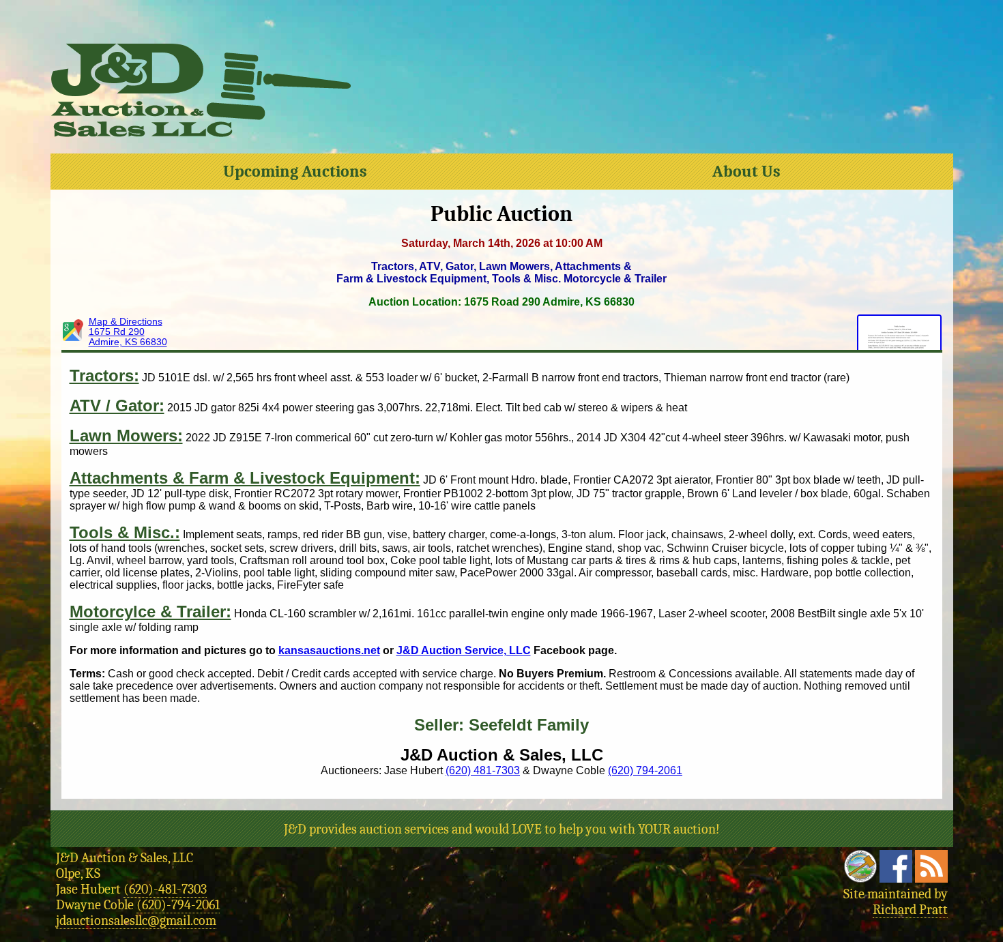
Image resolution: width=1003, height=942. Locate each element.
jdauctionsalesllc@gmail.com (136, 920)
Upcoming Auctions (295, 171)
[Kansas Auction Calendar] (860, 878)
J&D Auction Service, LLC (463, 650)
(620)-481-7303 (165, 889)
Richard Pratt (910, 909)
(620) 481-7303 (483, 770)
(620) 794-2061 (645, 770)
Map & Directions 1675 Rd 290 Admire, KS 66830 (128, 332)
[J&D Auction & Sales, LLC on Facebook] (896, 878)
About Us (746, 171)
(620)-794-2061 (178, 905)
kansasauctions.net (329, 650)
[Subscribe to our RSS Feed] (931, 878)
